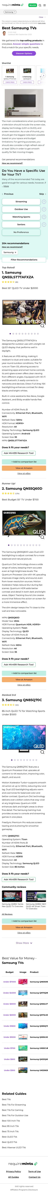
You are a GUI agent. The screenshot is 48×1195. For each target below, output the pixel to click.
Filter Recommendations (24, 260)
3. (22, 700)
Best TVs (6, 1099)
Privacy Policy (13, 1171)
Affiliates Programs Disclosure (24, 1190)
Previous (8, 194)
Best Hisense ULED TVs (14, 1147)
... (5, 186)
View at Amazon (24, 468)
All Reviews (7, 914)
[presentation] (4, 75)
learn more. (42, 23)
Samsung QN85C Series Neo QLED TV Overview (12, 905)
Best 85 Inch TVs (10, 1126)
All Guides (13, 1177)
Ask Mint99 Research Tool (19, 453)
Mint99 (32, 5)
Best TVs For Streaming (14, 1105)
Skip (41, 194)
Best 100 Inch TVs (11, 1121)
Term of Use (34, 1171)
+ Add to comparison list (24, 462)
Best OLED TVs (9, 1137)
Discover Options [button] (24, 53)
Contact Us (34, 1177)
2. (22, 488)
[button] (24, 17)
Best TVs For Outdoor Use (15, 1115)
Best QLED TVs (9, 1142)
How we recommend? (12, 163)
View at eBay (24, 473)
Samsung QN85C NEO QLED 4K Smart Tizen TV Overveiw (36, 906)
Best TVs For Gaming (12, 1110)
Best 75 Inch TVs (10, 1131)
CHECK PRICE (10, 82)
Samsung (9, 12)
